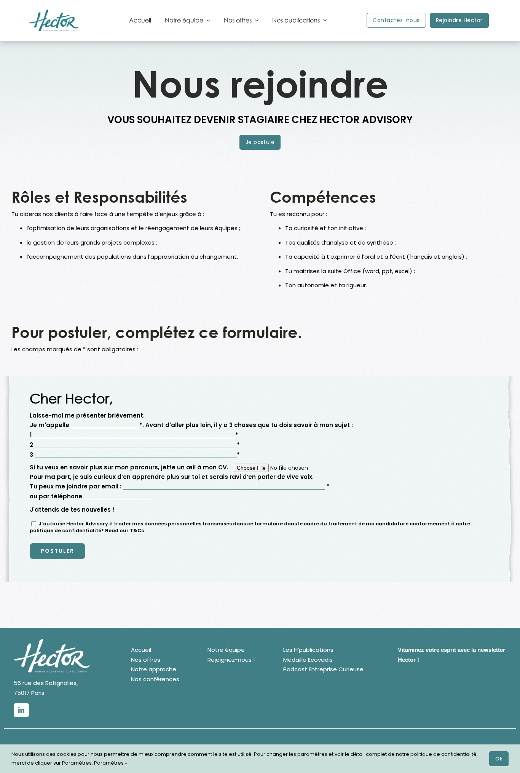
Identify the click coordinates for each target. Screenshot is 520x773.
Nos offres (145, 660)
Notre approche (153, 669)
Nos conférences (155, 679)
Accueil (141, 650)
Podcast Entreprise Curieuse (323, 669)
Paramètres (109, 763)
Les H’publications (308, 650)
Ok (498, 758)
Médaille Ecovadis (308, 660)
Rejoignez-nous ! (231, 660)
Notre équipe (226, 650)
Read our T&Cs (124, 530)
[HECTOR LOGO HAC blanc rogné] (52, 642)
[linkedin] (21, 710)
